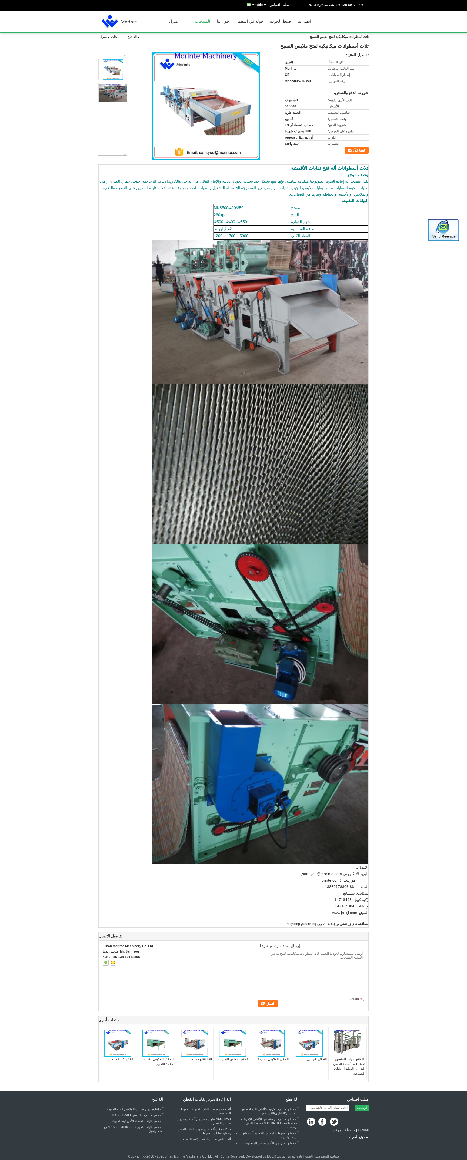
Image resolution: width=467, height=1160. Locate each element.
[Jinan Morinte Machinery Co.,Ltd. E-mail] (113, 963)
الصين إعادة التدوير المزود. (294, 1156)
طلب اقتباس (279, 4)
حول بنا (223, 21)
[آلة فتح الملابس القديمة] (271, 1043)
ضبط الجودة (280, 21)
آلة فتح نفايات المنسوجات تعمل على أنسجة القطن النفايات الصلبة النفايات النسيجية (348, 1066)
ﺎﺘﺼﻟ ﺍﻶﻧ (359, 150)
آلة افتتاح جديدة (201, 1059)
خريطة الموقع (344, 1130)
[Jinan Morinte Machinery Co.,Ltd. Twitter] (334, 1122)
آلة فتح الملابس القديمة (273, 1059)
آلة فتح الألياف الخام (121, 1059)
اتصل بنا (304, 21)
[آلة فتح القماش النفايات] (233, 1043)
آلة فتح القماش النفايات (234, 1059)
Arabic (257, 4)
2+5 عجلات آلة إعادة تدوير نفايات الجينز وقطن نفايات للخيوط (204, 1131)
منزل (173, 21)
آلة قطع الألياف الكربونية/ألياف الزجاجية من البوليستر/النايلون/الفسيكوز (269, 1111)
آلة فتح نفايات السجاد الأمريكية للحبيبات (136, 1121)
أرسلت (362, 1108)
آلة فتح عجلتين (317, 1059)
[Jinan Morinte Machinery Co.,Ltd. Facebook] (323, 1122)
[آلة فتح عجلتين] (309, 1043)
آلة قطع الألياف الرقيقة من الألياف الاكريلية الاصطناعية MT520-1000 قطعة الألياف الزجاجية (269, 1123)
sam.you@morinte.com (322, 874)
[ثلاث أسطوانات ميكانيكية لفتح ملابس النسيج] (206, 106)
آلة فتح (132, 37)
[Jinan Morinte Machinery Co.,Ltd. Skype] (106, 963)
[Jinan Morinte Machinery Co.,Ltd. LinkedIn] (311, 1122)
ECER (271, 1156)
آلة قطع (291, 1099)
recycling (293, 924)
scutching (309, 924)
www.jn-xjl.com (344, 912)
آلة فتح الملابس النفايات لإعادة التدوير (158, 1061)
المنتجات (202, 21)
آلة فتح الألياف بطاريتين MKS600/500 (137, 1115)
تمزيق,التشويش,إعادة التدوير (337, 924)
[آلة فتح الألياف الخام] (118, 1043)
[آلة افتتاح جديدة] (194, 1043)
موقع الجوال (357, 1137)
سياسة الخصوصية (327, 1156)
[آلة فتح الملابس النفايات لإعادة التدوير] (156, 1043)
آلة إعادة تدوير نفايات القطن (207, 1099)
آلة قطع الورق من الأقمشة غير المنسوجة (271, 1143)
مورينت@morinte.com (336, 880)
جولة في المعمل (249, 21)
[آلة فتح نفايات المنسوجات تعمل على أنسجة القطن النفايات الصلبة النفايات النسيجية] (347, 1043)
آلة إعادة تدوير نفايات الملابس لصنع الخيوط (134, 1109)
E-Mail (363, 1130)
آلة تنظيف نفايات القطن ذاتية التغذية (207, 1139)
